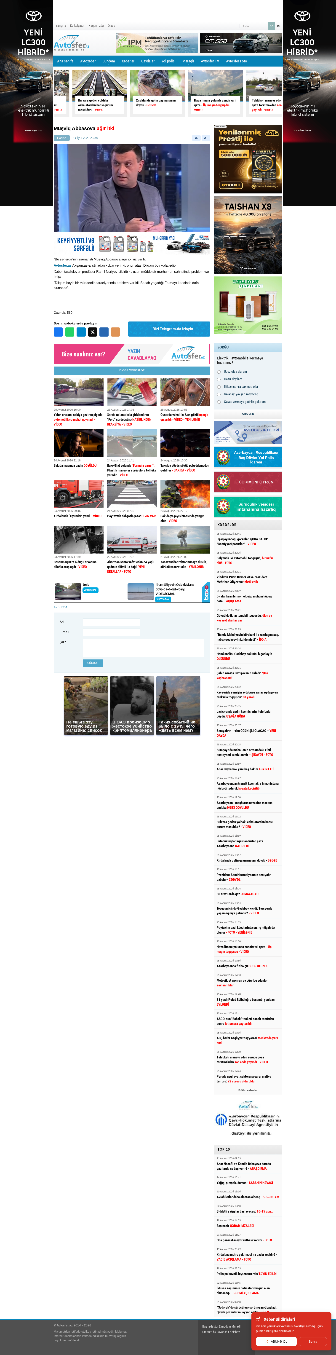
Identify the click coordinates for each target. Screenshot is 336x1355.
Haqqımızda (96, 25)
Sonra (313, 1341)
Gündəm (108, 63)
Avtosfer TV (210, 61)
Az (271, 26)
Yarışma (61, 25)
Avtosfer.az (63, 265)
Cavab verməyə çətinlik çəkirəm (245, 402)
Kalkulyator (77, 25)
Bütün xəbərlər (248, 1090)
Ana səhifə (65, 61)
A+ (206, 138)
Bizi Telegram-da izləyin (172, 329)
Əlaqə (111, 25)
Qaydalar (148, 61)
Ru (278, 26)
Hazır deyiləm (233, 379)
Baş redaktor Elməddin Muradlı (221, 1326)
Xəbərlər (128, 61)
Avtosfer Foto (236, 61)
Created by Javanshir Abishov (221, 1332)
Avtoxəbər (88, 63)
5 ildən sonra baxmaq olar (241, 387)
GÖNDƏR (92, 662)
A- (196, 138)
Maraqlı (188, 63)
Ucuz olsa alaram (235, 372)
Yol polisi (168, 61)
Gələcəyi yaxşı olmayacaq (241, 394)
